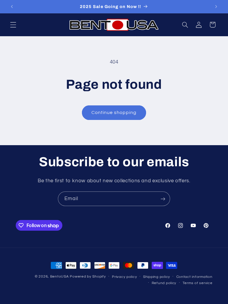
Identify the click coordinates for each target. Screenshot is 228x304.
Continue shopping (114, 112)
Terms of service (198, 283)
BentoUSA (59, 276)
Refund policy (164, 283)
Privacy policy (124, 276)
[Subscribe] (163, 198)
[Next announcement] (216, 6)
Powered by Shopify (88, 276)
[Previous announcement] (11, 6)
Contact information (194, 276)
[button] (13, 24)
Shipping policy (156, 276)
